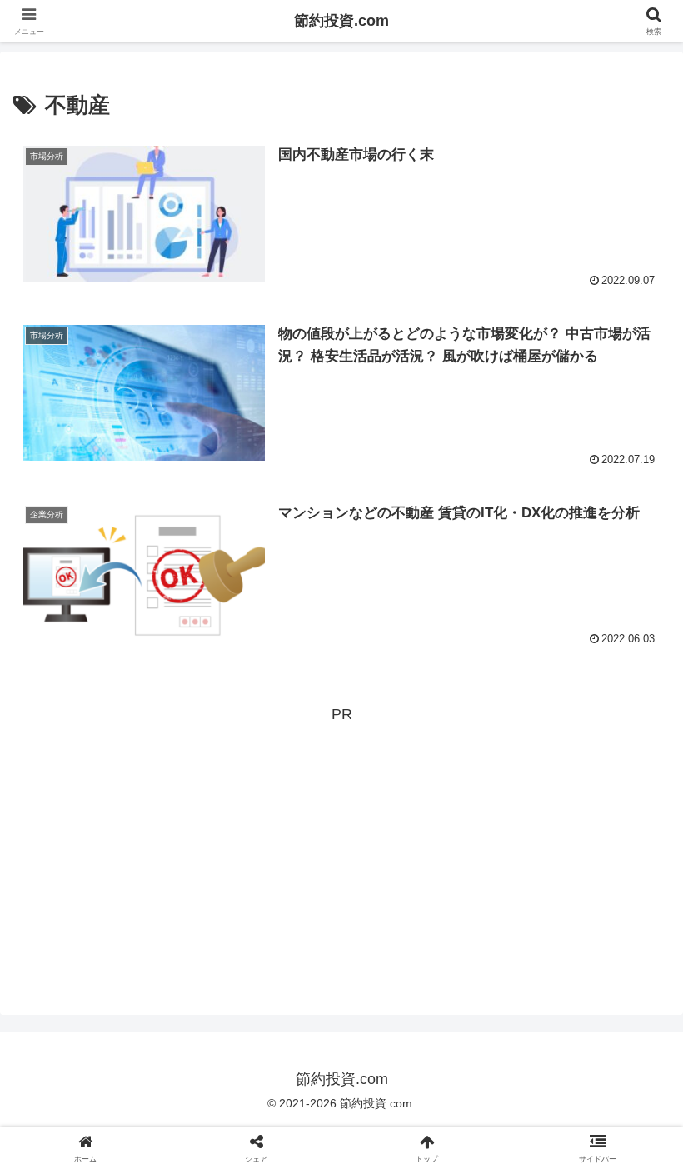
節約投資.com (341, 20)
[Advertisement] (341, 845)
